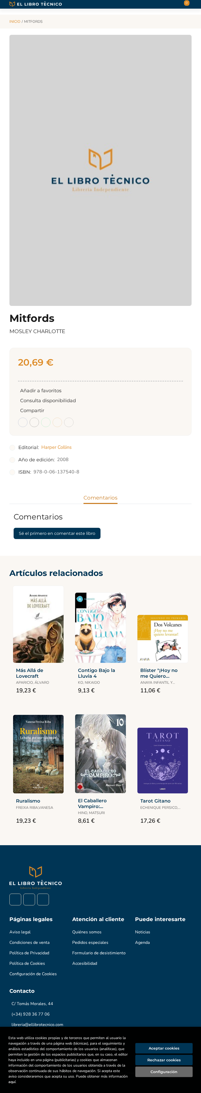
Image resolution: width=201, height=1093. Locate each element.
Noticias (142, 932)
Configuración (163, 1071)
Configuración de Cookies (33, 974)
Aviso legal (20, 932)
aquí (11, 1081)
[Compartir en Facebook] (22, 422)
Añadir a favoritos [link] (41, 391)
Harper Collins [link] (56, 447)
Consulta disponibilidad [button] (48, 400)
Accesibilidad (84, 963)
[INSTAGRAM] (29, 899)
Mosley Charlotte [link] (37, 331)
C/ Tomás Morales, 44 (32, 1004)
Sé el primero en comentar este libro (57, 533)
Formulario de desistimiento (99, 953)
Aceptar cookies (164, 1048)
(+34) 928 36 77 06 (31, 1014)
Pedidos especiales (90, 942)
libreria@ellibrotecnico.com (37, 1025)
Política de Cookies (27, 963)
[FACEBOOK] (15, 899)
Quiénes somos (87, 932)
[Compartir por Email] (57, 422)
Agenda (142, 942)
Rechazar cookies (164, 1060)
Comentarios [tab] (100, 498)
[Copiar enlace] (69, 422)
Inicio (14, 21)
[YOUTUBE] (43, 899)
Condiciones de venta (29, 942)
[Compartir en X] (34, 422)
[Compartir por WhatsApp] (46, 422)
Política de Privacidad (29, 953)
